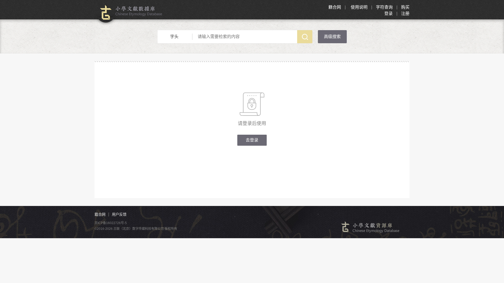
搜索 (304, 36)
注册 (405, 13)
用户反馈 (119, 214)
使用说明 (359, 7)
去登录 (252, 140)
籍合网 (334, 7)
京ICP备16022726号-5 (110, 223)
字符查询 (384, 7)
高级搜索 (332, 36)
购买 (405, 7)
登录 (388, 13)
